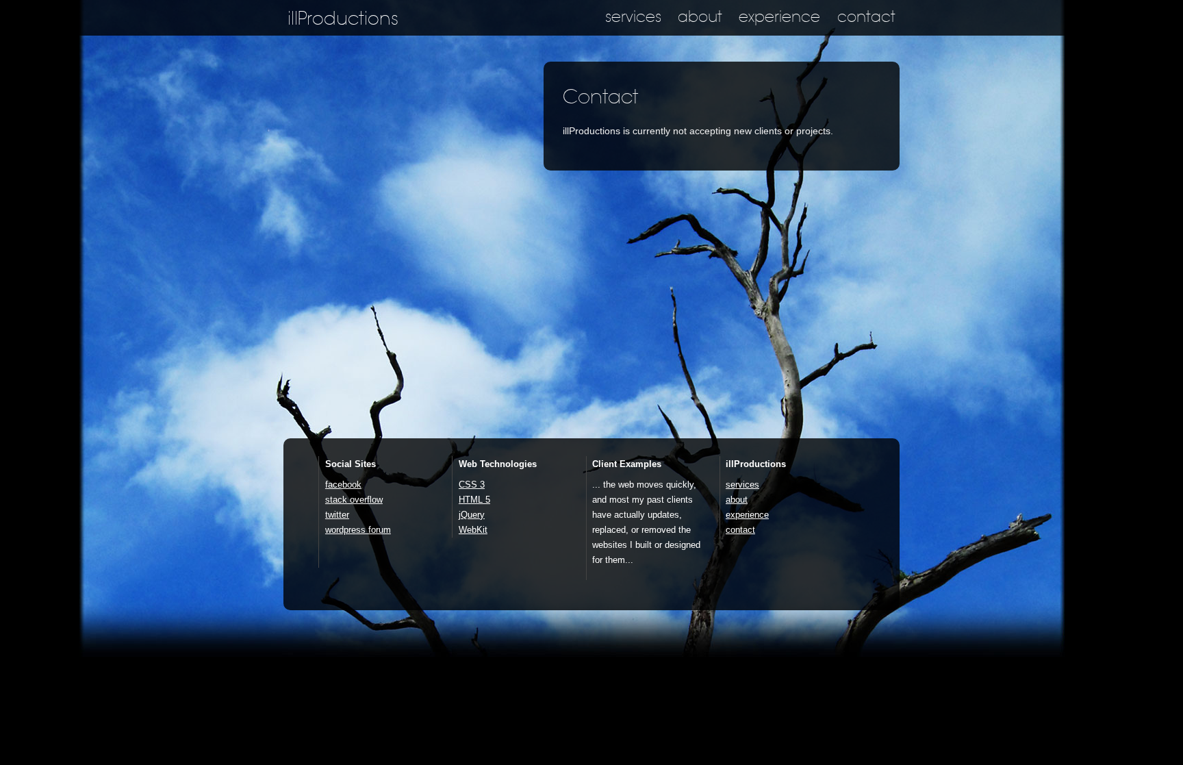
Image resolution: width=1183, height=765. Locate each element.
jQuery (472, 515)
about (700, 17)
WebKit (473, 530)
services (633, 17)
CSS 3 (472, 484)
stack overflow (354, 499)
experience (779, 17)
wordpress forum (358, 530)
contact (866, 17)
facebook (343, 484)
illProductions (343, 19)
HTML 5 (474, 499)
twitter (337, 515)
